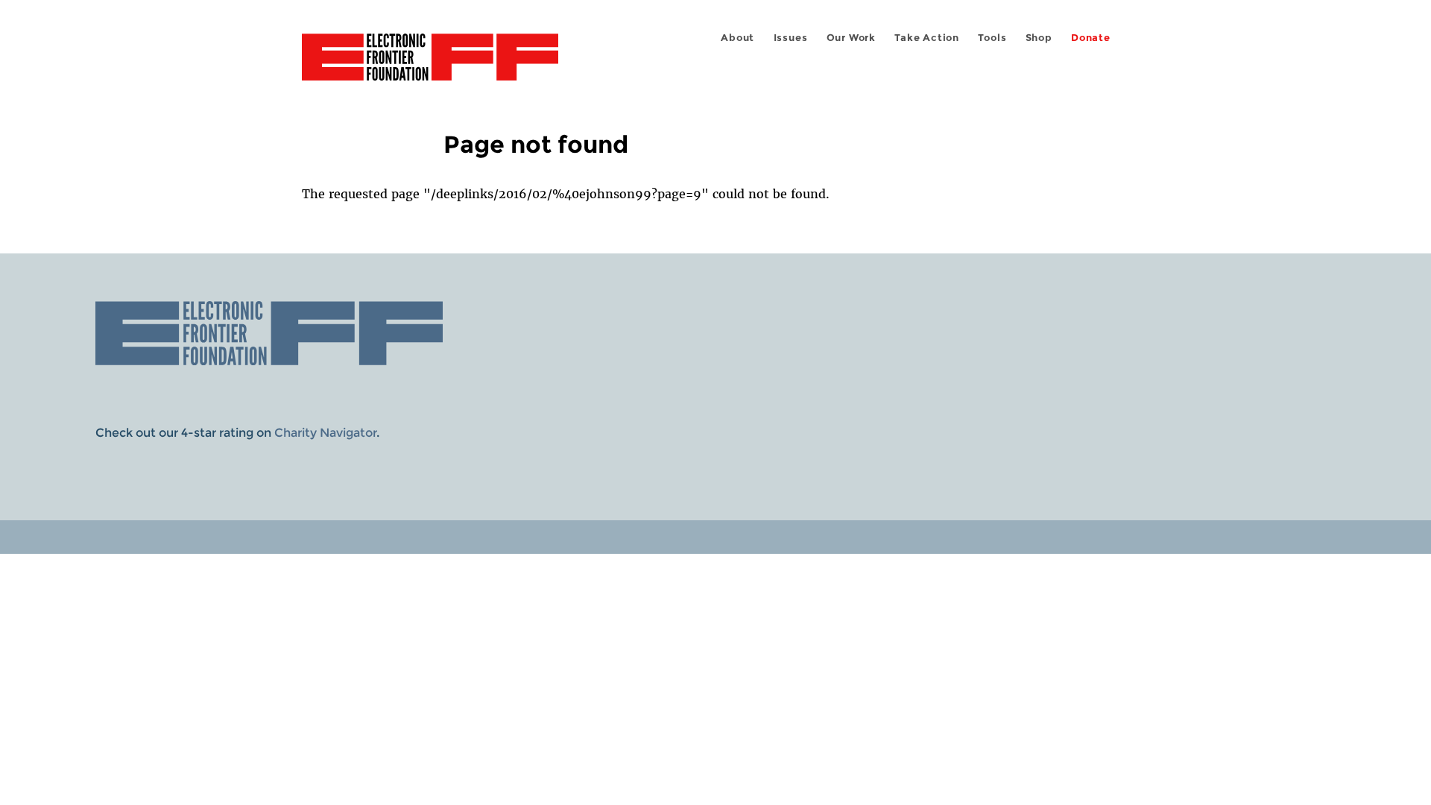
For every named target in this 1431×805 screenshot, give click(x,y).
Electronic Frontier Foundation (430, 66)
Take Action (926, 37)
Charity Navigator (325, 433)
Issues (791, 37)
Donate (1091, 37)
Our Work (851, 37)
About (737, 37)
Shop (1039, 37)
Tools (992, 37)
